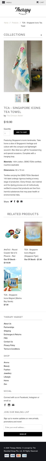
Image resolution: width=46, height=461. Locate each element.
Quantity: (7, 129)
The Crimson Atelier (15, 115)
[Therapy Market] (23, 11)
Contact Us (8, 341)
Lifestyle (7, 377)
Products (15, 22)
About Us (7, 323)
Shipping (7, 330)
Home (6, 380)
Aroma (6, 362)
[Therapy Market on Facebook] (5, 405)
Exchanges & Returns (12, 334)
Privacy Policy (9, 345)
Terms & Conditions (12, 349)
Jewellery (7, 373)
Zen (5, 384)
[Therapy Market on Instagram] (9, 405)
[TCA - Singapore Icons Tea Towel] (23, 66)
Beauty (6, 366)
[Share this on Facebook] (14, 201)
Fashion (7, 369)
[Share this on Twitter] (11, 201)
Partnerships (9, 327)
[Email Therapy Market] (13, 405)
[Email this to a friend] (21, 201)
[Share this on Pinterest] (17, 201)
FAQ (5, 338)
